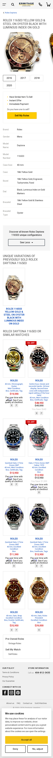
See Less (25, 242)
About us (10, 703)
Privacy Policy (8, 677)
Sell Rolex (12, 654)
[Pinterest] (18, 692)
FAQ (18, 703)
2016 (9, 78)
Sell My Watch (13, 649)
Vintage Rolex (14, 643)
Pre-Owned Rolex (14, 639)
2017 (23, 78)
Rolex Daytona (11, 13)
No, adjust (37, 749)
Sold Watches (41, 703)
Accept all (26, 739)
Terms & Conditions (10, 672)
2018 (37, 78)
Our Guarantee (8, 681)
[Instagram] (11, 692)
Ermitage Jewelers (32, 708)
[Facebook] (5, 692)
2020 (9, 85)
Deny (15, 749)
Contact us (27, 703)
